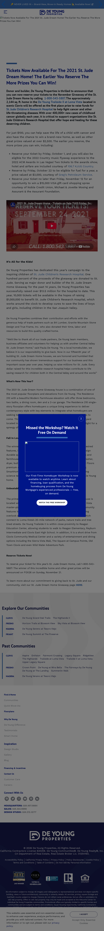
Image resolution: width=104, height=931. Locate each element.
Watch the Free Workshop (52, 502)
